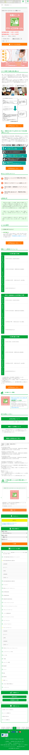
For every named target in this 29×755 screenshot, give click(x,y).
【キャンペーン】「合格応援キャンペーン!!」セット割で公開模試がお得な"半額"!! (15, 553)
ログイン (14, 520)
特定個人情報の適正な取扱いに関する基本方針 (9, 744)
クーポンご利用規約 (8, 743)
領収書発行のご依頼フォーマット (19, 235)
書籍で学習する (5, 716)
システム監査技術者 (7, 613)
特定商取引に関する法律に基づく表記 (17, 741)
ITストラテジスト (6, 620)
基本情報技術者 (6, 591)
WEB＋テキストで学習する (7, 709)
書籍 (5, 570)
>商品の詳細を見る (15, 407)
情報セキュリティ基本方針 (23, 744)
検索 (15, 543)
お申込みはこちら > (14, 125)
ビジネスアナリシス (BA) (8, 651)
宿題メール (6, 577)
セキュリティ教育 (6, 662)
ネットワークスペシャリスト (8, 616)
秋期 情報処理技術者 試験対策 (9, 581)
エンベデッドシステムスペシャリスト (10, 606)
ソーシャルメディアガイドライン (9, 746)
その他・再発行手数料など (8, 683)
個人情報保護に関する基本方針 (14, 748)
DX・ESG (5, 655)
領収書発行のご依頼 (14, 700)
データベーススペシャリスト (8, 602)
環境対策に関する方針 (21, 746)
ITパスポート (5, 584)
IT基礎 (4, 658)
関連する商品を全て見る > (14, 438)
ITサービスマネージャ (7, 627)
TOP (2, 5)
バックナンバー (6, 687)
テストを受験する (6, 719)
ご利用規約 (7, 741)
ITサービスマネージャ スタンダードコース (19, 398)
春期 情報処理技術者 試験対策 (9, 560)
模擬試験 (5, 574)
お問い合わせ (14, 696)
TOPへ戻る (14, 728)
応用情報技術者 (6, 595)
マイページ (23, 2)
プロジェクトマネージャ (7, 609)
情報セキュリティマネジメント (9, 588)
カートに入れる (15, 44)
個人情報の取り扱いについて (18, 743)
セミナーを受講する (6, 713)
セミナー (5, 567)
